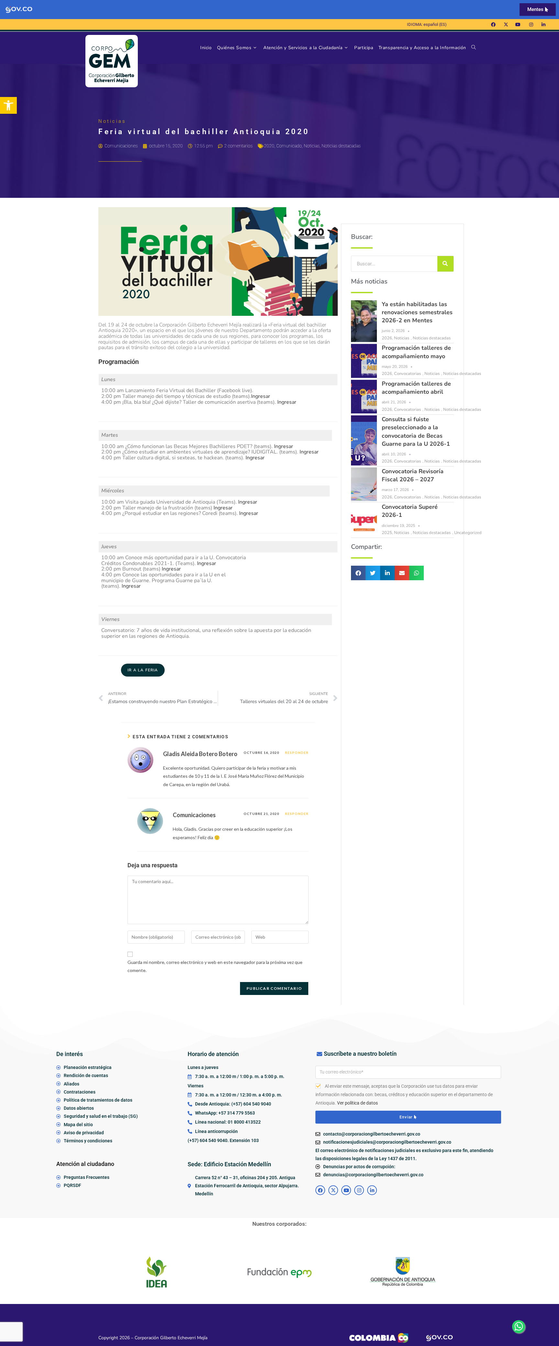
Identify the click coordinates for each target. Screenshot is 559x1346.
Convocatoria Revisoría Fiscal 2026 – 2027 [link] (413, 475)
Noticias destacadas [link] (341, 145)
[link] (8, 105)
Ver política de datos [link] (357, 1103)
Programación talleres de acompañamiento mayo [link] (416, 352)
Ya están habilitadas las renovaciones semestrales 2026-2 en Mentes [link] (417, 312)
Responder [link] (297, 752)
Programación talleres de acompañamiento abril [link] (416, 388)
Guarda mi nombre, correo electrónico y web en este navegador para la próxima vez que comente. (214, 966)
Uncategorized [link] (468, 533)
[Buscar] (445, 264)
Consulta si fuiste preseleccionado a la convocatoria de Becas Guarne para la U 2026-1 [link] (416, 431)
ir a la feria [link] (142, 670)
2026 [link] (387, 338)
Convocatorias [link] (407, 374)
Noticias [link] (312, 145)
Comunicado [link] (289, 145)
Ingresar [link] (260, 396)
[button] (358, 573)
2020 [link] (269, 145)
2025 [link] (387, 533)
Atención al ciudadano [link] (85, 1163)
